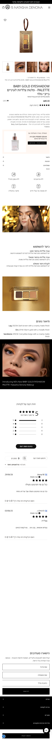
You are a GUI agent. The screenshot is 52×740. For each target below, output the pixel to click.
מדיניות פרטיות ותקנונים (41, 723)
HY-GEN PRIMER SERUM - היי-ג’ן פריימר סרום (38, 138)
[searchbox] (37, 458)
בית (48, 78)
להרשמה (26, 691)
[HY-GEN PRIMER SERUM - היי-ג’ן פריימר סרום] (15, 141)
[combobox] (15, 464)
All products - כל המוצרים (36, 78)
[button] (12, 7)
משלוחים (46, 165)
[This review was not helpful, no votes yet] (7, 501)
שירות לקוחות (45, 707)
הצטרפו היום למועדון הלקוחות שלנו (26, 2)
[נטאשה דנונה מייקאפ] (26, 7)
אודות (48, 699)
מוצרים (47, 715)
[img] (5, 100)
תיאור (48, 157)
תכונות (47, 161)
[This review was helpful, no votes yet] (12, 501)
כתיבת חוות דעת (26, 446)
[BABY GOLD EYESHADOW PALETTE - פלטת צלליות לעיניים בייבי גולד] (7, 67)
